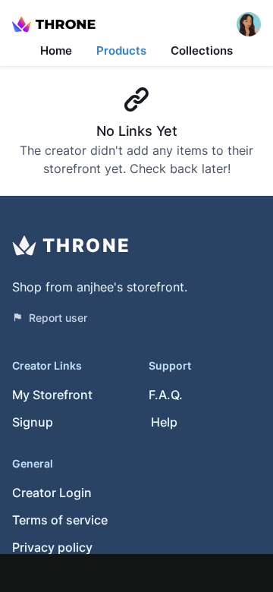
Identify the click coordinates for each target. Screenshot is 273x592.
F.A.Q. (166, 394)
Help (164, 422)
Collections (202, 50)
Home (56, 50)
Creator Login (52, 492)
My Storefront (52, 394)
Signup (32, 422)
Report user (58, 317)
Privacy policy (52, 547)
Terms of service (60, 519)
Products (121, 50)
